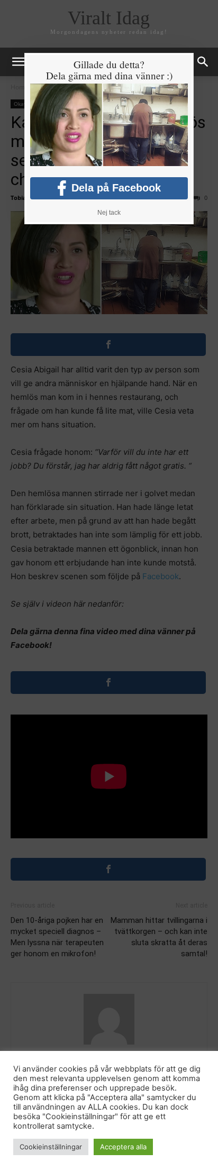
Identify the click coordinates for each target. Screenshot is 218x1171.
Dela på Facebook (116, 188)
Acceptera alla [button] (123, 1146)
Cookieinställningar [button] (51, 1146)
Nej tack (109, 212)
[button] (203, 62)
